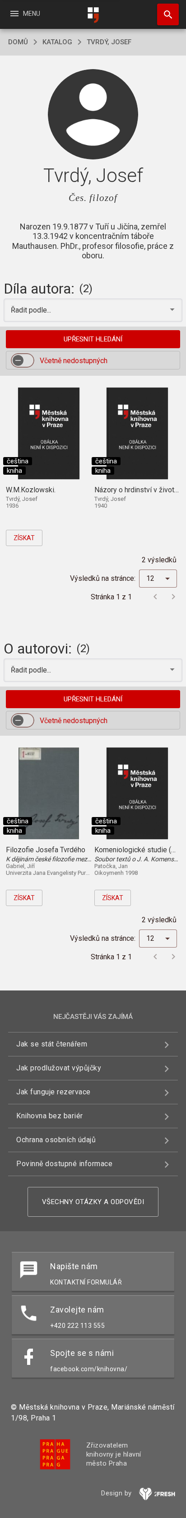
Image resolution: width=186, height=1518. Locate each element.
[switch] (22, 360)
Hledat (164, 14)
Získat (24, 538)
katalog (57, 42)
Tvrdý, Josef (109, 42)
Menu (24, 13)
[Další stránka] (173, 597)
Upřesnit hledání (93, 339)
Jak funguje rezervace (53, 1092)
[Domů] (93, 15)
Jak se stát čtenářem (51, 1044)
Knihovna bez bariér (49, 1116)
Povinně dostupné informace (64, 1163)
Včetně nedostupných (73, 360)
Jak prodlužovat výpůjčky (58, 1068)
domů (18, 42)
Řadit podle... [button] (32, 310)
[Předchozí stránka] (155, 597)
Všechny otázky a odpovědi (93, 1202)
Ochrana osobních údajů (56, 1139)
